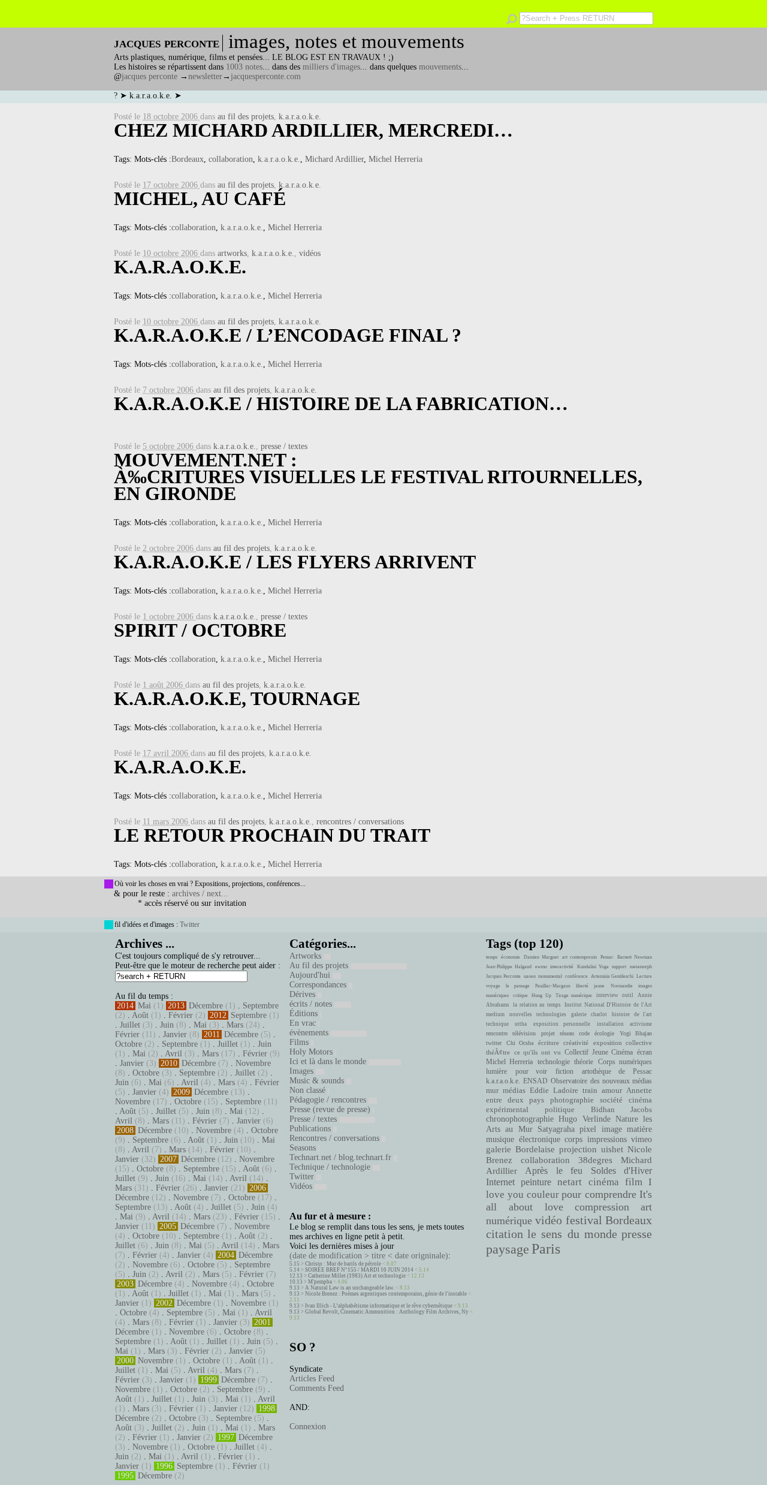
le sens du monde (572, 1233)
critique (520, 995)
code (584, 1033)
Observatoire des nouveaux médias (601, 1081)
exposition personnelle (561, 1024)
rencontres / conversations (360, 821)
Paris (546, 1249)
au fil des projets (246, 116)
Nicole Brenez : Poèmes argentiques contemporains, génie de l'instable (386, 1294)
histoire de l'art (632, 1014)
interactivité (561, 966)
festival (584, 1220)
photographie (572, 1100)
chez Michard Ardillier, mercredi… (313, 130)
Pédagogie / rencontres (329, 1099)
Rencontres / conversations (335, 1138)
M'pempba (320, 1282)
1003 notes (244, 66)
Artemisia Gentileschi (612, 976)
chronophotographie (520, 1118)
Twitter (190, 924)
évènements (310, 1032)
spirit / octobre (200, 630)
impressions (607, 1139)
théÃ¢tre (498, 1052)
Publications (311, 1128)
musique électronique (523, 1139)
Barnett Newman (634, 957)
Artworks (306, 955)
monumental (550, 976)
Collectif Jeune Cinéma (598, 1052)
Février (180, 1015)
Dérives (303, 994)
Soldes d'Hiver (621, 1170)
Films (300, 1042)
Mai (144, 1005)
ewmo (541, 966)
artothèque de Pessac (617, 1071)
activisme (641, 1024)
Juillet (130, 1024)
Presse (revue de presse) (331, 1109)
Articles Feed (311, 1378)
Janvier (175, 1034)
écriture (548, 1042)
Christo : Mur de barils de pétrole (343, 1264)
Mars (235, 1024)
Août (140, 1015)
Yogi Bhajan (636, 1033)
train (589, 1090)
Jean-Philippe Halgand (509, 966)
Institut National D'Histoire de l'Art (608, 1005)
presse (636, 1233)
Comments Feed (316, 1388)
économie (510, 957)
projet (548, 1033)
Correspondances (319, 984)
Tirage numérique (574, 995)
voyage (493, 986)
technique (497, 1024)
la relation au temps (537, 1005)
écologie (604, 1033)
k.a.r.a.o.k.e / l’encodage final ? (287, 335)
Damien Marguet (541, 957)
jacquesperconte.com (266, 76)
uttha (521, 1024)
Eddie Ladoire (554, 1090)
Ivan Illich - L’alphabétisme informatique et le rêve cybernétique (378, 1306)
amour (612, 1090)
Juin (167, 1024)
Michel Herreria (395, 159)
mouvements (440, 66)
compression (602, 1207)
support (619, 966)
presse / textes (284, 446)
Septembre (261, 1005)
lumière (496, 1071)
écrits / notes (311, 1003)
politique (560, 1109)
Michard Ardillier (334, 159)
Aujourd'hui (311, 975)
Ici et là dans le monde (329, 1061)
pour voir (531, 1071)
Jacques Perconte (503, 976)
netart (569, 1182)
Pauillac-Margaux (552, 986)
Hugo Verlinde (584, 1118)
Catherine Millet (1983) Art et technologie (357, 1276)
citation (504, 1233)
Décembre (206, 1005)
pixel (587, 1129)
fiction (564, 1071)
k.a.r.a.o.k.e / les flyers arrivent (295, 562)
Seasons (303, 1147)
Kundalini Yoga (593, 966)
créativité (575, 1042)
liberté (582, 986)
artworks (232, 253)
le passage (517, 986)
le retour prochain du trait (272, 835)
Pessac (607, 957)
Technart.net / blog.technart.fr (341, 1157)
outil (627, 995)
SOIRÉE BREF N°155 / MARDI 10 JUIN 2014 (359, 1270)
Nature (626, 1118)
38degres (595, 1160)
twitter (494, 1043)
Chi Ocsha (520, 1043)
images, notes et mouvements (346, 41)
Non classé (308, 1090)
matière (639, 1129)
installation (610, 1024)
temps (491, 957)
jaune (599, 986)
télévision (524, 1033)
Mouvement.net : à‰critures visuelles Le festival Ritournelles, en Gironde (378, 476)
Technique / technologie (331, 1166)
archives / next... (200, 893)
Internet (500, 1182)
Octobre (128, 1044)
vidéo (548, 1220)
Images (302, 1071)
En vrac (303, 1023)
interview (607, 995)
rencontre (497, 1033)
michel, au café (200, 198)
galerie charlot (588, 1014)
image (612, 1129)
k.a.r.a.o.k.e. (300, 116)
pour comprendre (598, 1194)
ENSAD (535, 1081)
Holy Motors (312, 1051)
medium (495, 1014)
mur (492, 1090)
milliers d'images (331, 66)
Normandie (622, 986)
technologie (553, 1061)
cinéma (603, 1182)
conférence (576, 976)
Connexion (307, 1426)
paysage (507, 1249)
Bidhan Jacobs (621, 1109)
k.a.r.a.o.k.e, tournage (237, 698)
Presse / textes (314, 1118)
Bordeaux (187, 159)
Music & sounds (317, 1080)
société (611, 1100)
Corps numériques (625, 1061)
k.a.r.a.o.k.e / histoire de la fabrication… (341, 403)
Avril (173, 1053)
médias (514, 1090)
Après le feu (553, 1170)
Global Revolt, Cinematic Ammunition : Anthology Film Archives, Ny (387, 1312)
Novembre (253, 1063)
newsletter (205, 76)
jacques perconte (149, 76)
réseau (567, 1033)
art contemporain (579, 957)
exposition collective (623, 1042)
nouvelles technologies (537, 1014)
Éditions (304, 1013)
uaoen (530, 976)
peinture (536, 1182)
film (633, 1182)
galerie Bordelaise (520, 1149)
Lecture (644, 976)
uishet (612, 1149)
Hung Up (541, 995)
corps (573, 1139)
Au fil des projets (320, 965)
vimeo (641, 1139)
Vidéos (302, 1186)
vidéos (310, 253)
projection (578, 1149)
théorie (583, 1061)
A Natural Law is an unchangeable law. (349, 1288)
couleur (543, 1194)
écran (644, 1052)
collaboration (231, 159)
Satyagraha (556, 1129)
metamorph (641, 966)
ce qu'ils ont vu (537, 1052)
